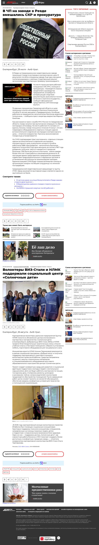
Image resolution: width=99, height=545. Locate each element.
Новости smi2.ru (9, 261)
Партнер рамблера (32, 537)
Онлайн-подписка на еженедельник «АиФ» (74, 509)
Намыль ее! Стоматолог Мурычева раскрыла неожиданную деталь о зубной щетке (84, 63)
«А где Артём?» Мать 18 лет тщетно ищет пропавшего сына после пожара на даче (84, 89)
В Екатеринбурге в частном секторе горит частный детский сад (20, 229)
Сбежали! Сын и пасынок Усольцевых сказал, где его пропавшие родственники (85, 297)
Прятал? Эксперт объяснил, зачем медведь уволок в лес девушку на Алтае (84, 271)
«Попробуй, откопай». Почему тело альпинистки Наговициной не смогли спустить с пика (84, 57)
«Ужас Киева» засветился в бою (82, 117)
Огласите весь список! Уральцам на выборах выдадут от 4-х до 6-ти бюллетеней (81, 14)
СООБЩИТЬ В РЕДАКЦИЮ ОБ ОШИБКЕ (38, 511)
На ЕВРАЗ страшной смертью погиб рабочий (34, 188)
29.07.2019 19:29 (7, 8)
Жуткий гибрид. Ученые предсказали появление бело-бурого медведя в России (85, 70)
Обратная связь (21, 511)
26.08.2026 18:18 (7, 266)
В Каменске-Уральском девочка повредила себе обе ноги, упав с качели (21, 235)
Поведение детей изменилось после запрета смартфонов (84, 99)
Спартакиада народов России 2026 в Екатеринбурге (81, 45)
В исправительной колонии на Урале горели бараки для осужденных (51, 229)
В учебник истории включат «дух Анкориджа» (83, 105)
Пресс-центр (40, 509)
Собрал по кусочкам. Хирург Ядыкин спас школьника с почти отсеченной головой (85, 83)
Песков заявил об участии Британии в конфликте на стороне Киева (84, 112)
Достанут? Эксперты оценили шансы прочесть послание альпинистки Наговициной (85, 284)
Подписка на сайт (29, 509)
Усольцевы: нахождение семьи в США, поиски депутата (83, 339)
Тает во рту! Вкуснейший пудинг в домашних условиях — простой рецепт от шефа (84, 278)
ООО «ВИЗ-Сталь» (23, 446)
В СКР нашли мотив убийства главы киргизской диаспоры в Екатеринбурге (51, 235)
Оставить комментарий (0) (50, 195)
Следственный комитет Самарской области (16, 59)
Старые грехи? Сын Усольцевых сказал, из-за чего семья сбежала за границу (84, 290)
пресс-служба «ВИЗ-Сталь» (11, 322)
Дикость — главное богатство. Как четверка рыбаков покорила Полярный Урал (81, 37)
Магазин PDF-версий (53, 509)
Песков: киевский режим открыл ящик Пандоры (83, 124)
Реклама (18, 509)
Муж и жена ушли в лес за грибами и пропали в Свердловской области (80, 22)
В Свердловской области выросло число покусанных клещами (80, 29)
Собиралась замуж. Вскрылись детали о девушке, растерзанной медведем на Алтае (84, 303)
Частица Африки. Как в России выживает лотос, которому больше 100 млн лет (84, 76)
